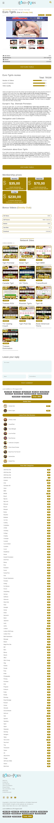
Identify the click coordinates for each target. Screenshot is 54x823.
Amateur (6, 480)
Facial (5, 570)
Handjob (6, 607)
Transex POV (8, 303)
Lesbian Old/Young (8, 631)
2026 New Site (7, 477)
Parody (5, 668)
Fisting (5, 583)
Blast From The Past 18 (14, 451)
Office (5, 657)
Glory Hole (6, 602)
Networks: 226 (18, 393)
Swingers (6, 734)
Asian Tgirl (24, 263)
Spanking (6, 721)
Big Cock (6, 501)
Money (5, 652)
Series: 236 (9, 393)
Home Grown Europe (14, 447)
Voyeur (5, 763)
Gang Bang (6, 591)
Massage (6, 639)
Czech (5, 549)
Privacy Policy (6, 787)
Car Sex (6, 520)
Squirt (5, 726)
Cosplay (6, 535)
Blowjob (6, 509)
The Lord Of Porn (7, 9)
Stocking (6, 731)
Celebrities (6, 525)
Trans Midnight (12, 428)
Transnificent (41, 283)
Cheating (6, 530)
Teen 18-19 (6, 739)
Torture (5, 750)
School (5, 705)
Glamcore (6, 599)
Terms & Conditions (7, 785)
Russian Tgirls (25, 303)
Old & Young (7, 660)
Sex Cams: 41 (26, 396)
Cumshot (6, 546)
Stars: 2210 (17, 391)
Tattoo (5, 737)
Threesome (6, 747)
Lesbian (6, 628)
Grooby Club (27, 12)
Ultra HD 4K (7, 755)
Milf (4, 647)
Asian (5, 488)
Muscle (5, 655)
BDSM (5, 493)
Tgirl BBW (40, 263)
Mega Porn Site (7, 644)
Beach (5, 496)
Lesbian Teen (7, 633)
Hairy (5, 604)
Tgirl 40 (39, 303)
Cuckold (6, 541)
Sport (5, 723)
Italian (5, 618)
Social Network (7, 710)
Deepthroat (6, 551)
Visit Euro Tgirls (27, 67)
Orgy (5, 663)
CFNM (5, 528)
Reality (5, 694)
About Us (5, 780)
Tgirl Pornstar (8, 263)
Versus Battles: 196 (30, 393)
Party (5, 671)
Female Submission (9, 578)
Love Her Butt (12, 433)
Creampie (6, 538)
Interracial (6, 615)
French (5, 588)
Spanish (6, 718)
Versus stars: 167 (42, 393)
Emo (5, 565)
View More (7, 243)
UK (4, 753)
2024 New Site (7, 472)
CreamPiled (11, 424)
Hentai (5, 610)
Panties (5, 665)
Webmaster (5, 790)
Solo (5, 716)
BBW (5, 490)
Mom (5, 649)
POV (5, 684)
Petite (5, 673)
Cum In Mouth (7, 543)
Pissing (5, 678)
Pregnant (6, 686)
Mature (5, 641)
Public (5, 692)
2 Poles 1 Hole (12, 419)
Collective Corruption (14, 442)
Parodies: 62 (16, 396)
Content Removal (7, 792)
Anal (5, 483)
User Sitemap (6, 783)
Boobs (5, 512)
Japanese (6, 620)
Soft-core (6, 713)
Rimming (6, 697)
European (6, 567)
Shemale (21, 9)
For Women (6, 586)
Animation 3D (7, 485)
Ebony (5, 562)
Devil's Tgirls (12, 410)
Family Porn (7, 573)
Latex (5, 623)
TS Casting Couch (7, 325)
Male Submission (8, 636)
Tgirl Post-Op (25, 324)
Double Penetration (8, 557)
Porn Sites (15, 9)
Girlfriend (6, 596)
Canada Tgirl (8, 283)
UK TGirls (23, 283)
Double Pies (12, 461)
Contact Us (5, 782)
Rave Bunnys (12, 438)
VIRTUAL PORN (8, 761)
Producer (6, 689)
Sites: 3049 (8, 391)
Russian (6, 702)
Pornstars (6, 681)
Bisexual (6, 504)
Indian (5, 612)
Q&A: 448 (35, 391)
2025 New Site (7, 475)
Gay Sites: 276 (44, 391)
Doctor (5, 554)
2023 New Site (7, 469)
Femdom (6, 581)
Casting (5, 522)
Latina (5, 626)
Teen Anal (6, 742)
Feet (5, 575)
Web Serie (6, 766)
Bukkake (6, 517)
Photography (7, 676)
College (6, 533)
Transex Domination (7, 347)
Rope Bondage (7, 700)
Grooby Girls (12, 406)
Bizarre (5, 506)
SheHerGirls (12, 456)
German (6, 594)
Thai (5, 745)
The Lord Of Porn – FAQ (9, 788)
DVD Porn (6, 559)
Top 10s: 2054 (26, 391)
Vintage (5, 758)
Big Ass (5, 498)
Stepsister (6, 729)
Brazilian (6, 514)
